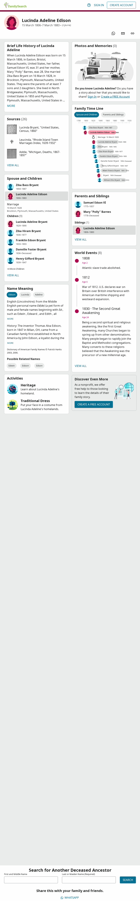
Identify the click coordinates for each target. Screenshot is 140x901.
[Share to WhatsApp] (113, 33)
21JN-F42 (66, 25)
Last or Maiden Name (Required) (78, 874)
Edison (12, 294)
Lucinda (25, 294)
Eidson (25, 365)
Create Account (121, 5)
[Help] (89, 5)
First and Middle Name (15, 874)
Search (128, 880)
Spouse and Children (86, 114)
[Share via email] (123, 33)
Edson (39, 365)
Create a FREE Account (115, 96)
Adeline (39, 294)
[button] (36, 129)
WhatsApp (72, 897)
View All (13, 165)
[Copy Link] (132, 33)
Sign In (99, 5)
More (11, 106)
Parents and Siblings (113, 114)
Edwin (12, 365)
